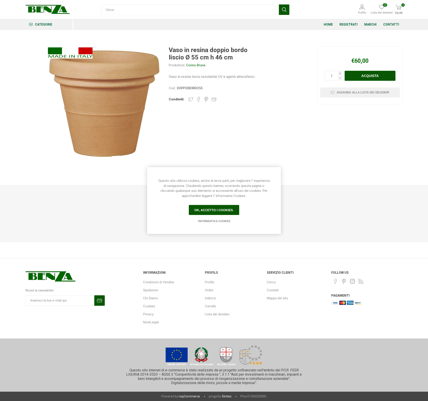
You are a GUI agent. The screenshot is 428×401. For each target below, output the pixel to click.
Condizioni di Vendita (158, 282)
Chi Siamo (150, 298)
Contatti (273, 290)
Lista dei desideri (217, 314)
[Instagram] (352, 281)
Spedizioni (150, 290)
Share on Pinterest (206, 99)
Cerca (271, 282)
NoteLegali (151, 322)
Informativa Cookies (214, 221)
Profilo (362, 12)
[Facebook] (335, 281)
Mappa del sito (277, 298)
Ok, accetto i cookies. (214, 210)
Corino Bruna (195, 65)
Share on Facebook (198, 99)
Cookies (149, 306)
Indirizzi (210, 298)
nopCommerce (189, 396)
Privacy (148, 314)
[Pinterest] (344, 281)
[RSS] (360, 281)
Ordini (209, 290)
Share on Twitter (190, 99)
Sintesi (226, 396)
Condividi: (176, 99)
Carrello (210, 306)
